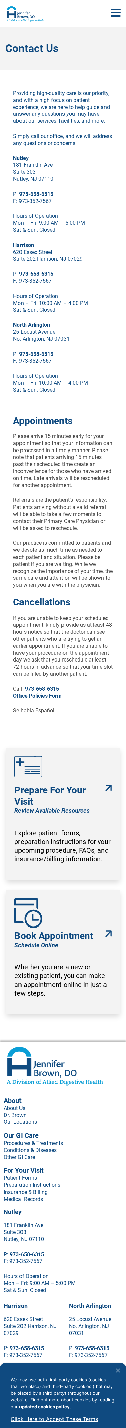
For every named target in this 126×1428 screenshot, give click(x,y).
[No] (117, 1370)
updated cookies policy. (45, 1406)
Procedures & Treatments (33, 1143)
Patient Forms (20, 1178)
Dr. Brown (15, 1115)
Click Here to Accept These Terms (54, 1419)
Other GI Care (19, 1157)
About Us (14, 1108)
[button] (116, 13)
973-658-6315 (36, 194)
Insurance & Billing (26, 1192)
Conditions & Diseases (30, 1150)
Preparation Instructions (32, 1185)
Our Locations (20, 1122)
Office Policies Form (37, 696)
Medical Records (23, 1199)
